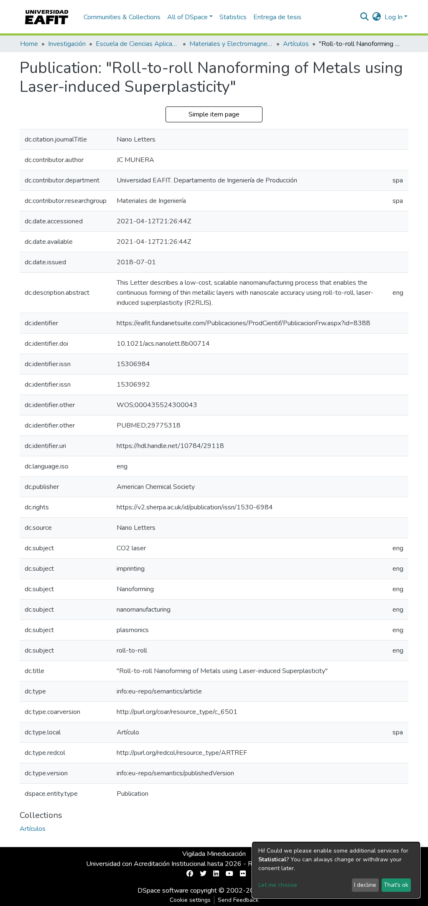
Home (29, 43)
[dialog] (336, 870)
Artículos (296, 43)
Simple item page (214, 114)
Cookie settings (190, 900)
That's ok (396, 885)
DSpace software (163, 890)
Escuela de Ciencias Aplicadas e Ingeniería (137, 43)
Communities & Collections (122, 17)
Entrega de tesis (277, 17)
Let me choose (277, 885)
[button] (377, 17)
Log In (394, 17)
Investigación (67, 43)
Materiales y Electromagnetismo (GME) (231, 43)
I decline (365, 885)
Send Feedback (238, 900)
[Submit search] (364, 17)
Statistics (233, 17)
